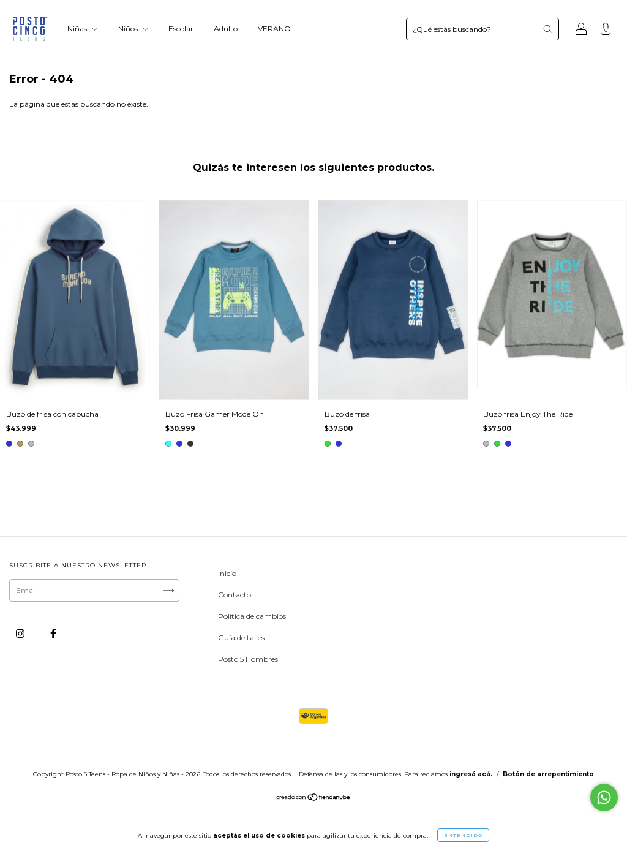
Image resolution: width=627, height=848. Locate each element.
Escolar (180, 28)
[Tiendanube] (314, 798)
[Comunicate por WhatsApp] (604, 797)
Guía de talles (241, 637)
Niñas (78, 28)
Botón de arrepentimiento (548, 774)
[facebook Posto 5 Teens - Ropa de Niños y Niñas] (53, 633)
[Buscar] (547, 28)
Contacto (234, 594)
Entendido (463, 835)
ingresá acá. (470, 774)
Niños (129, 28)
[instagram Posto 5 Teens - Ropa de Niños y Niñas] (21, 633)
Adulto (226, 28)
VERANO (274, 28)
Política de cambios (252, 616)
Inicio (227, 573)
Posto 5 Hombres (248, 659)
